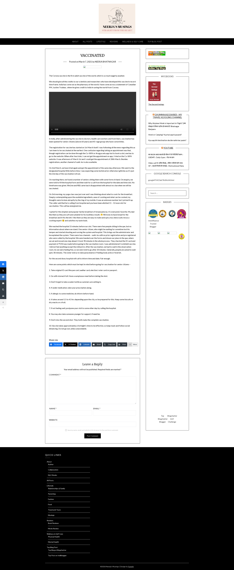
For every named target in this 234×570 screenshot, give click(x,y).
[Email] (3, 283)
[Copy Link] (3, 289)
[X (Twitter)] (3, 270)
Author (51, 464)
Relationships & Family (56, 488)
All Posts (87, 41)
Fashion (51, 499)
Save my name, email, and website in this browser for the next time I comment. (93, 430)
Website (53, 420)
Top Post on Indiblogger (57, 555)
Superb (131, 566)
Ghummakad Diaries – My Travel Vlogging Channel (167, 116)
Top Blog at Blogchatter (57, 550)
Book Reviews (53, 523)
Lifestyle (101, 41)
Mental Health (53, 542)
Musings (51, 515)
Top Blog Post (155, 41)
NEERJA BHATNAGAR (105, 61)
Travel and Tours (54, 510)
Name (52, 408)
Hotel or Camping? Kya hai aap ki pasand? (165, 135)
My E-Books (52, 475)
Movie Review (53, 529)
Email (96, 408)
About (75, 41)
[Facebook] (3, 264)
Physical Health (54, 537)
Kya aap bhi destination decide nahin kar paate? (167, 140)
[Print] (3, 296)
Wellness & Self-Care (132, 41)
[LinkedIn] (3, 277)
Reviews (114, 41)
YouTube (168, 148)
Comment (55, 374)
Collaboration (53, 470)
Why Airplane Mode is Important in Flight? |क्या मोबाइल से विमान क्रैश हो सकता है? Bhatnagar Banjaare (167, 126)
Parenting (52, 494)
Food (50, 504)
